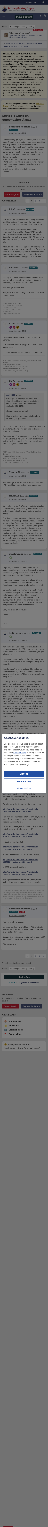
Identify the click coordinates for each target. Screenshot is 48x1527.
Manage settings (24, 788)
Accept (24, 773)
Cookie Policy (19, 752)
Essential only (24, 781)
